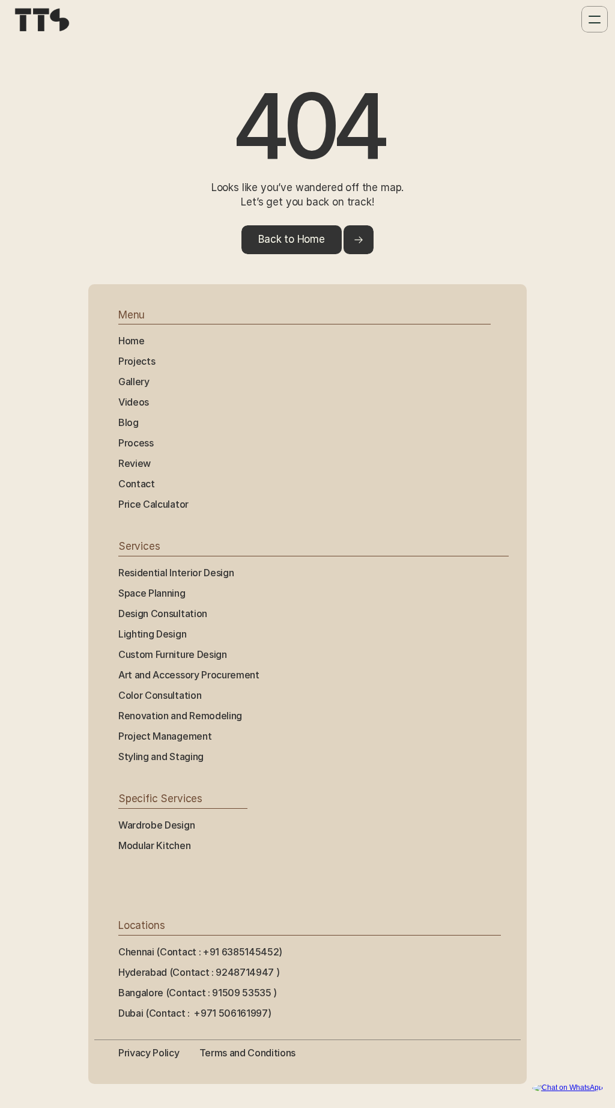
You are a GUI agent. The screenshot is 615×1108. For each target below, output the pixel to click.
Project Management (164, 736)
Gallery (134, 382)
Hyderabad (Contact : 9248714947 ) (200, 972)
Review (134, 463)
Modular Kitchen (154, 845)
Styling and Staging (161, 756)
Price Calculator (153, 504)
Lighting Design (152, 634)
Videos (133, 402)
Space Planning (152, 593)
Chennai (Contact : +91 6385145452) (200, 952)
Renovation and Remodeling (180, 716)
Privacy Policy (149, 1053)
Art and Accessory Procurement (188, 675)
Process (136, 443)
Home (131, 341)
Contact (136, 484)
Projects (136, 361)
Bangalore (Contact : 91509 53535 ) (198, 993)
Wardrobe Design (156, 825)
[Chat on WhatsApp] (567, 1088)
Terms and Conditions (247, 1053)
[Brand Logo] (42, 19)
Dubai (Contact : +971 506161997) (194, 1013)
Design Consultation (162, 613)
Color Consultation (159, 695)
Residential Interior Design (176, 573)
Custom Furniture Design (172, 654)
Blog (128, 422)
